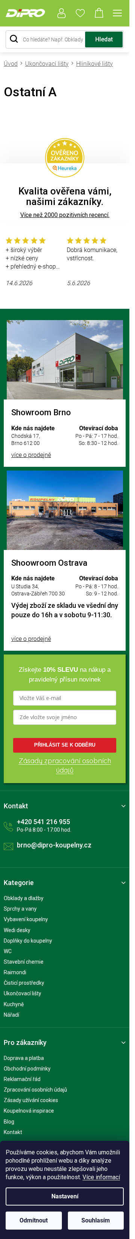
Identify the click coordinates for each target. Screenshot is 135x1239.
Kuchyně (14, 1004)
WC (8, 951)
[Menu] (117, 13)
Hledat (104, 39)
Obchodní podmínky (27, 1069)
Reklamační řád (22, 1079)
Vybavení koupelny (26, 919)
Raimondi (15, 972)
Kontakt (13, 1132)
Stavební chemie (24, 962)
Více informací (101, 1177)
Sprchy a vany (20, 909)
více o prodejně (31, 455)
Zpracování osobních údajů (35, 1090)
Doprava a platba (24, 1058)
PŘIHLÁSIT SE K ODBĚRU (64, 745)
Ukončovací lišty (22, 993)
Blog (9, 1122)
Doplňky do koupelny (28, 941)
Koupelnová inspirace (29, 1111)
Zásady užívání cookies (31, 1100)
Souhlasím (95, 1220)
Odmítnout (34, 1220)
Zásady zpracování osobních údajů (65, 765)
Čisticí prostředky (24, 983)
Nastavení (64, 1196)
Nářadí (11, 1015)
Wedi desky (17, 930)
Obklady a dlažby (24, 898)
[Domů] (12, 63)
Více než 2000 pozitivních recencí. (65, 215)
